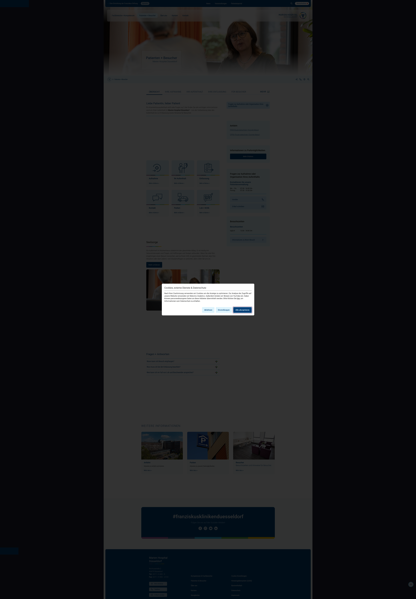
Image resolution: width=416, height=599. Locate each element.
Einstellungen (224, 310)
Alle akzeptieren (242, 310)
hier (238, 298)
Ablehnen (208, 310)
